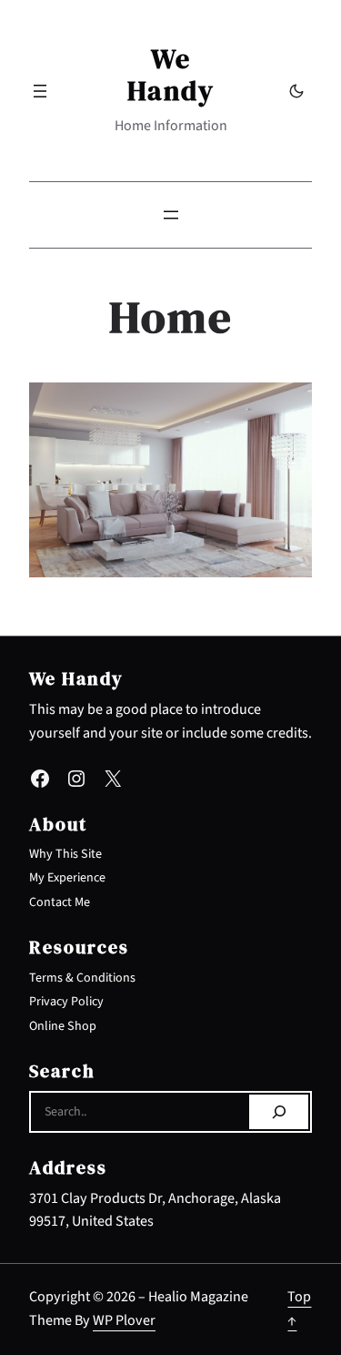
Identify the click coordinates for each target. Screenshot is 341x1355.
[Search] (278, 1112)
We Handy (171, 74)
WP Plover (124, 1320)
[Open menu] (40, 91)
